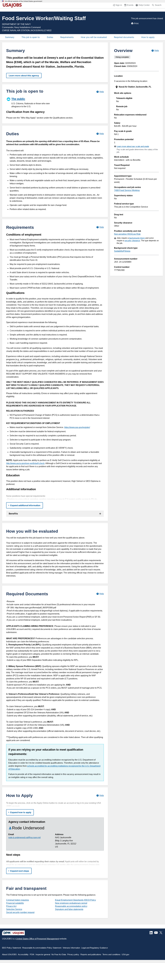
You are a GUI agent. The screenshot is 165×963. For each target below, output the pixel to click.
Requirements (67, 37)
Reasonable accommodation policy (71, 906)
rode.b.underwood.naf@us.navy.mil (24, 837)
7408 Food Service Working (127, 190)
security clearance (132, 240)
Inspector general (43, 954)
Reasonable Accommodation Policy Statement (41, 948)
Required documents (124, 37)
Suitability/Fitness (122, 251)
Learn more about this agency (24, 75)
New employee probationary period (71, 903)
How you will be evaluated (94, 37)
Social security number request (20, 912)
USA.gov (125, 954)
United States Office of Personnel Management (37, 939)
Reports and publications (90, 954)
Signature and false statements (69, 909)
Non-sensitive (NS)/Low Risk (127, 234)
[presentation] (137, 87)
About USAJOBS (9, 954)
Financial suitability (15, 903)
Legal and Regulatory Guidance (94, 948)
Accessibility (23, 954)
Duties (50, 37)
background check (137, 238)
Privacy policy (73, 954)
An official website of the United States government (23, 1)
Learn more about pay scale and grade (133, 146)
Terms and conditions (111, 954)
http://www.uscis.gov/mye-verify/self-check (25, 463)
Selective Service (14, 909)
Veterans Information (71, 948)
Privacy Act (11, 906)
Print (136, 23)
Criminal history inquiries (17, 900)
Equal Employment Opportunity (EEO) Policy (75, 900)
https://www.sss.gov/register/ (77, 427)
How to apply (148, 37)
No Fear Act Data (58, 954)
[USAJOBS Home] (13, 5)
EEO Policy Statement (11, 948)
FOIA (32, 954)
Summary (9, 37)
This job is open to (31, 37)
